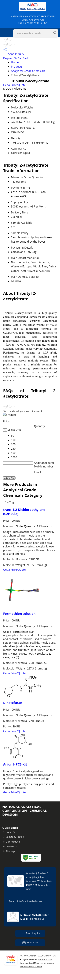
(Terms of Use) (45, 959)
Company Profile (15, 836)
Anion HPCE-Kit (15, 764)
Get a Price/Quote (14, 85)
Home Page (12, 832)
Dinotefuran (12, 703)
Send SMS (32, 942)
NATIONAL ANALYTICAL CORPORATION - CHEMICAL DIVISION (33, 20)
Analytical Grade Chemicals (28, 71)
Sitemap (10, 851)
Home (15, 62)
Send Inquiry (16, 54)
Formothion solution (19, 614)
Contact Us (12, 846)
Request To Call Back (16, 58)
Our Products (13, 841)
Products (16, 66)
